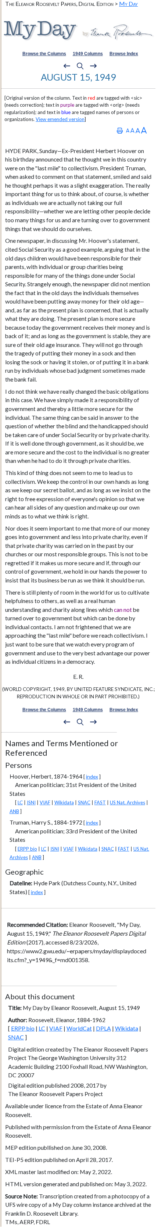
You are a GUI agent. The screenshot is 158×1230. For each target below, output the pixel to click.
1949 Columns (88, 53)
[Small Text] (127, 130)
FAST (100, 802)
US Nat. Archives (127, 802)
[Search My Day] (80, 66)
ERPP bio (27, 849)
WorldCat (79, 1028)
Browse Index (123, 53)
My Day (128, 3)
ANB (14, 811)
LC (20, 802)
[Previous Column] (67, 66)
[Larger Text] (144, 130)
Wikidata (64, 802)
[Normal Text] (132, 130)
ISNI (31, 802)
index (92, 776)
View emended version (60, 119)
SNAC (84, 802)
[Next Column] (93, 66)
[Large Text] (138, 130)
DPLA (103, 1028)
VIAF (45, 802)
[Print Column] (120, 130)
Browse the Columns (44, 53)
